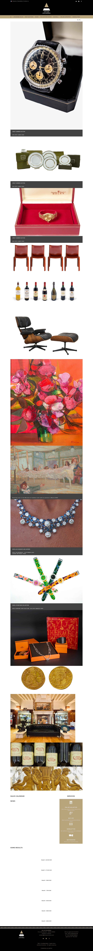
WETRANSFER (71, 840)
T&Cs (39, 943)
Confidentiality (44, 943)
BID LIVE (71, 818)
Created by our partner (46, 948)
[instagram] (79, 1)
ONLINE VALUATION (71, 807)
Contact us (26, 1)
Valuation (14, 1)
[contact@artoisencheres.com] (76, 1)
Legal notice (52, 943)
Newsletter (20, 1)
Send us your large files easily (71, 841)
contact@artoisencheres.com (46, 935)
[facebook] (81, 1)
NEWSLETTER (71, 829)
